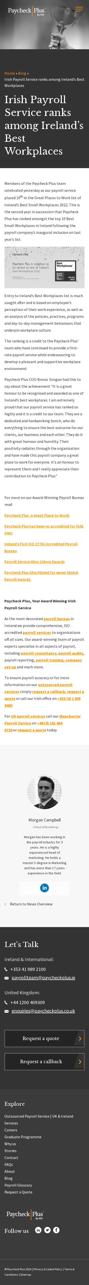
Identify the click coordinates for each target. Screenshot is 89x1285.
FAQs (8, 1164)
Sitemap (25, 1274)
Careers (10, 1129)
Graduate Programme (23, 1136)
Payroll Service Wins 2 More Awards (34, 561)
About (9, 1171)
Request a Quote (18, 1191)
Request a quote (40, 1038)
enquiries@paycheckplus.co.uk (43, 1011)
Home (9, 73)
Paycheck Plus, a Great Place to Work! (36, 515)
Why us (10, 1143)
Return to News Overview (31, 903)
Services (11, 1123)
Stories (10, 1150)
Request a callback (41, 1061)
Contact (11, 1157)
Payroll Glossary (18, 1185)
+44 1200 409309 (27, 1002)
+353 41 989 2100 (27, 969)
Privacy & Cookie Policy (48, 1269)
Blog (22, 73)
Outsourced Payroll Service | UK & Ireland (38, 1116)
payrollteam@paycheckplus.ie (43, 977)
